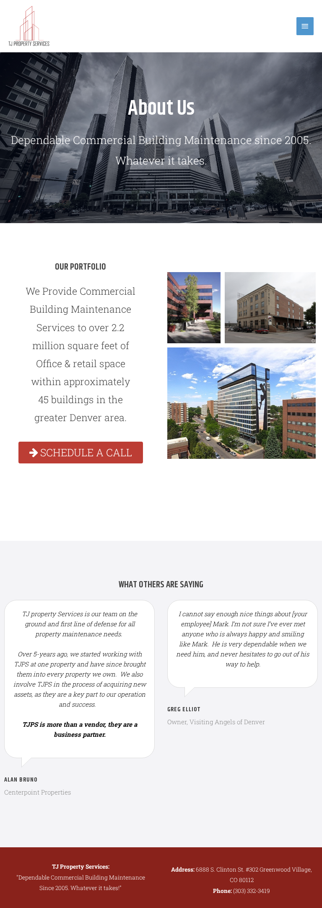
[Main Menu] (305, 26)
